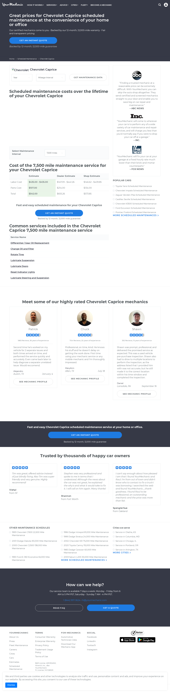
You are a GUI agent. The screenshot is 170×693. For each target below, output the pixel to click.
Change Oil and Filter (22, 249)
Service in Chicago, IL (126, 541)
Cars (11, 658)
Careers (13, 649)
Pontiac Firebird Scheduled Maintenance (136, 212)
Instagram (92, 649)
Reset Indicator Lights (23, 272)
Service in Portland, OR (127, 545)
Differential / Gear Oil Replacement (30, 243)
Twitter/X (91, 645)
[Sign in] (166, 5)
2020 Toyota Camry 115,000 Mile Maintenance (86, 545)
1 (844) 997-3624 (72, 600)
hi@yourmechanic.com (94, 600)
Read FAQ (59, 608)
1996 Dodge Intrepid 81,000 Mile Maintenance (86, 532)
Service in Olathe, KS (126, 532)
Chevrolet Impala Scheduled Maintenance (136, 190)
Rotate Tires (17, 254)
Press (12, 641)
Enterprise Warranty (45, 641)
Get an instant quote (33, 40)
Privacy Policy (42, 645)
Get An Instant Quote (59, 213)
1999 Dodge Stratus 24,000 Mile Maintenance (86, 536)
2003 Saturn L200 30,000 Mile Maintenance (85, 557)
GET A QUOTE (111, 608)
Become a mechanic (101, 5)
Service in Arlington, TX (127, 549)
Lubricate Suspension (22, 260)
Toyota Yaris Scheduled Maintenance (134, 186)
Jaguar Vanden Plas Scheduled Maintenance (138, 195)
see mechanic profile (33, 381)
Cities (12, 653)
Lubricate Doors (19, 266)
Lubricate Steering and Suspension (30, 278)
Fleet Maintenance (18, 645)
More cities (121, 552)
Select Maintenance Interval (23, 152)
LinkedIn (91, 641)
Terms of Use (41, 656)
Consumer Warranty (45, 637)
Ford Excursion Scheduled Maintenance (135, 208)
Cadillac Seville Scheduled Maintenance (135, 199)
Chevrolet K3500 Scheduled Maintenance (136, 203)
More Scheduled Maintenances (135, 215)
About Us (13, 637)
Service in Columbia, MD (128, 536)
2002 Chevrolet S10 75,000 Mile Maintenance (86, 541)
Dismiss (11, 685)
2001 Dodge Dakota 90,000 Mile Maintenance (34, 541)
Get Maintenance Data (88, 77)
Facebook (92, 637)
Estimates (14, 662)
